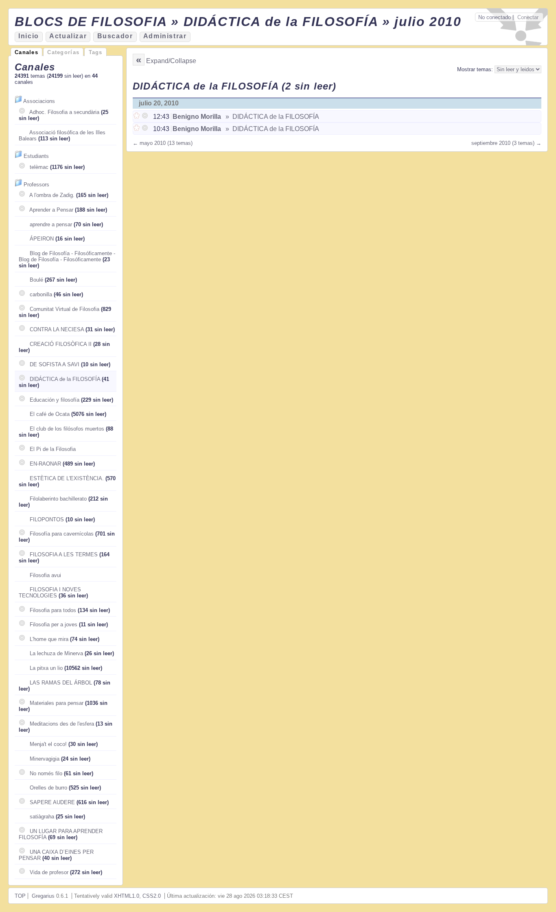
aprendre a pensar (51, 224)
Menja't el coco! (48, 744)
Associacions (39, 101)
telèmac (39, 167)
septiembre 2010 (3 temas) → (506, 143)
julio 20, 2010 (159, 103)
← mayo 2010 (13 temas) (163, 143)
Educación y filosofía (54, 400)
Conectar (527, 17)
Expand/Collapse (171, 60)
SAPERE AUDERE (52, 802)
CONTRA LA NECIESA (57, 329)
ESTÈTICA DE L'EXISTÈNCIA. (67, 478)
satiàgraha (42, 817)
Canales (26, 52)
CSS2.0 (151, 896)
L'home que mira (49, 639)
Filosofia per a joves (53, 624)
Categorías (63, 52)
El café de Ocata (50, 414)
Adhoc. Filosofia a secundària (64, 112)
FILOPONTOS (47, 519)
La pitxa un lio (46, 668)
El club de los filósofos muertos (67, 429)
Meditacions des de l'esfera (62, 724)
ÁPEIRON (42, 239)
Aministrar (165, 36)
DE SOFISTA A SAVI (54, 364)
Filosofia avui (45, 575)
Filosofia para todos (53, 610)
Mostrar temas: (476, 69)
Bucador (115, 36)
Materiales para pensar (56, 703)
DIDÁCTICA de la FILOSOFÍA (65, 379)
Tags (96, 52)
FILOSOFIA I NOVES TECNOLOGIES (50, 592)
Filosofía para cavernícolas (62, 534)
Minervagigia (44, 759)
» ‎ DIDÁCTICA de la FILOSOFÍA (271, 116)
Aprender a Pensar (51, 210)
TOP (20, 896)
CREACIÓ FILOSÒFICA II (61, 344)
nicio (28, 36)
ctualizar (68, 36)
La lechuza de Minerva (56, 653)
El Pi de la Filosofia (53, 449)
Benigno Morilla (197, 116)
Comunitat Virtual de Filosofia (64, 309)
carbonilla (41, 294)
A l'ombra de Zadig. (51, 195)
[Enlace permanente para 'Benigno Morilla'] (137, 116)
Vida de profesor (49, 872)
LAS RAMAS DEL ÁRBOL (61, 683)
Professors (36, 185)
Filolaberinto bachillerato (58, 499)
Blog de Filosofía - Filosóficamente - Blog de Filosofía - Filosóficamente (67, 256)
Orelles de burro (48, 788)
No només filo (46, 773)
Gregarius (43, 896)
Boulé (36, 280)
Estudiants (36, 156)
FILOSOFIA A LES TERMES (64, 554)
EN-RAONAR (45, 464)
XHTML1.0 (126, 896)
